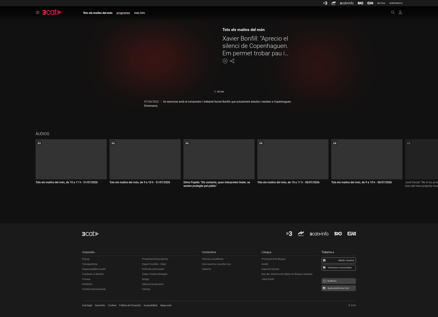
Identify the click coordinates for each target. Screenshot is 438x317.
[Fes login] (400, 12)
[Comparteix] (232, 61)
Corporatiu (395, 3)
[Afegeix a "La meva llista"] (225, 61)
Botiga (381, 3)
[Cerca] (394, 12)
